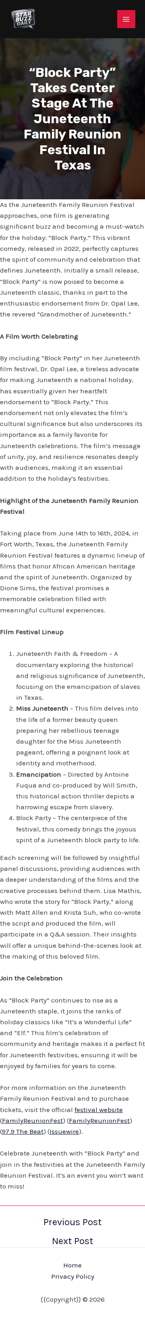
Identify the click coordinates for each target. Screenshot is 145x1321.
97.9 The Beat (23, 1131)
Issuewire (64, 1131)
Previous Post (73, 1222)
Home (72, 1265)
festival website (99, 1110)
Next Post (72, 1241)
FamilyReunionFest (32, 1120)
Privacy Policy (72, 1276)
